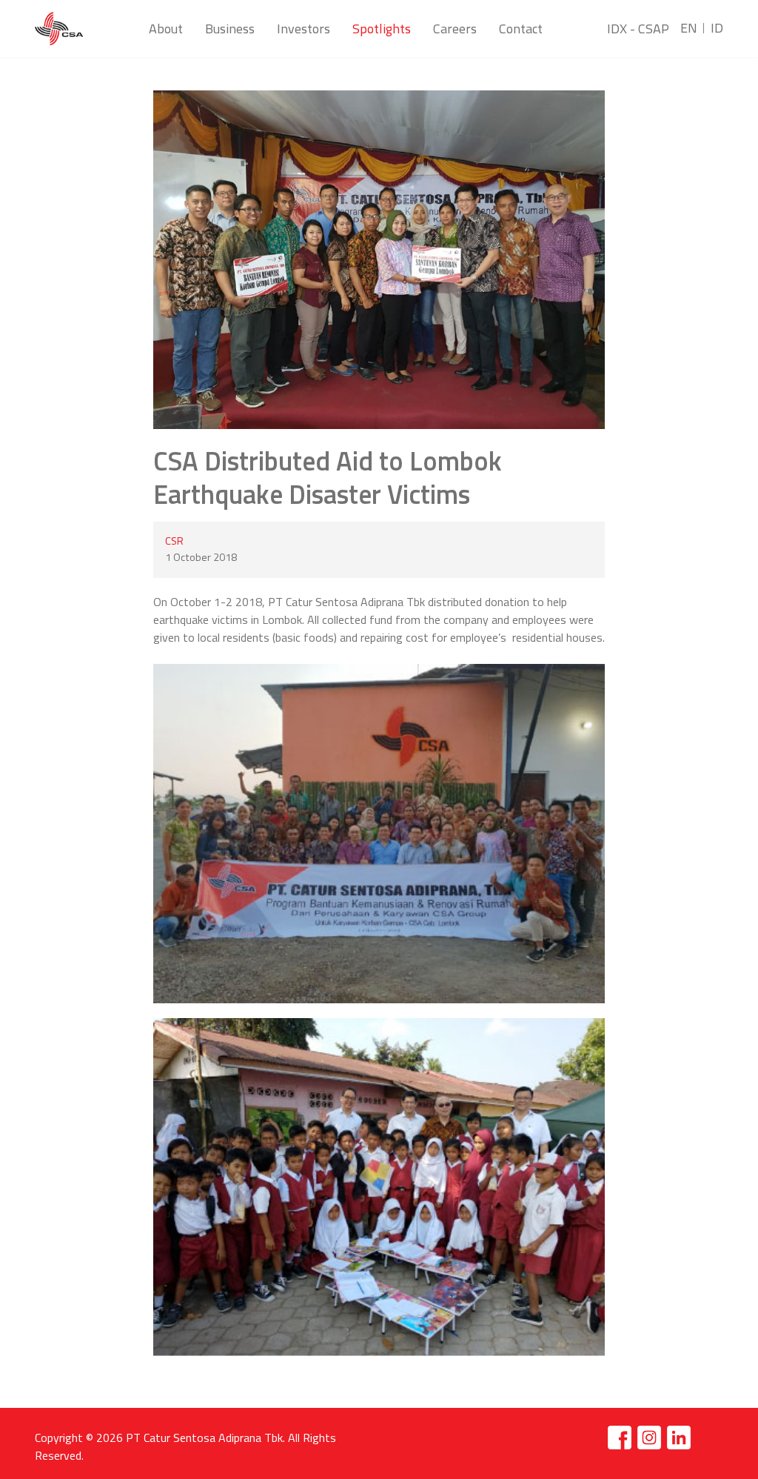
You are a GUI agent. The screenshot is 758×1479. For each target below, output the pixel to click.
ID (717, 28)
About (166, 29)
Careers (455, 29)
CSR (174, 541)
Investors (303, 29)
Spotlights (381, 29)
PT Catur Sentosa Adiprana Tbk (204, 1437)
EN (688, 28)
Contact (521, 29)
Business (230, 29)
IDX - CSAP (638, 29)
